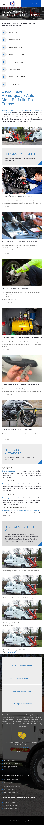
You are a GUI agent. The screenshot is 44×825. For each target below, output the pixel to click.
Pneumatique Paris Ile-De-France (15, 288)
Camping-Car (8, 783)
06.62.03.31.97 (32, 4)
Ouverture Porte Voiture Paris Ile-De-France (20, 384)
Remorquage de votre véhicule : (12, 471)
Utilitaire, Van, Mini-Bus (12, 786)
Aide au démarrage (10, 760)
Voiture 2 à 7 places (11, 780)
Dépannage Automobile (21, 154)
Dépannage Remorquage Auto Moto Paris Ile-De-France (18, 97)
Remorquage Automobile (14, 451)
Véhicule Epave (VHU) (11, 792)
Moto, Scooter (9, 789)
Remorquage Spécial (11, 808)
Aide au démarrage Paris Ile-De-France (17, 196)
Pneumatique (8, 770)
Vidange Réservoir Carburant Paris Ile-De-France (22, 337)
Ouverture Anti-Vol (10, 805)
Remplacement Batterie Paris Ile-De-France (19, 241)
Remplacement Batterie (12, 763)
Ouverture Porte (9, 802)
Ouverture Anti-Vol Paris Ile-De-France (18, 429)
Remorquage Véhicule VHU (20, 528)
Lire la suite (6, 206)
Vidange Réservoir (10, 767)
